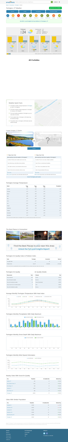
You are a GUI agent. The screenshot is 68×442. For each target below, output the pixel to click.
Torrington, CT (9, 393)
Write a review (9, 174)
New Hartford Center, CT (11, 383)
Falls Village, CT (10, 385)
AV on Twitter (44, 433)
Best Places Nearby (53, 11)
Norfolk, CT (9, 381)
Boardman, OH (9, 412)
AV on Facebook (47, 433)
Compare (34, 148)
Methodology (8, 434)
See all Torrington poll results (34, 176)
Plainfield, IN (9, 405)
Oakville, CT (9, 388)
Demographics (38, 11)
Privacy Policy (8, 437)
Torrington (30, 105)
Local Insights (27, 432)
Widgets (26, 434)
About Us (7, 432)
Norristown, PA (9, 407)
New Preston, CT (10, 390)
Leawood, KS (9, 409)
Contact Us (8, 439)
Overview (12, 11)
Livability (24, 11)
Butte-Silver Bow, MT (10, 414)
